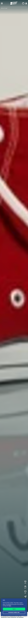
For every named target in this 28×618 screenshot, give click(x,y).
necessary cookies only (14, 612)
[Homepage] (14, 3)
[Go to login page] (26, 3)
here (10, 605)
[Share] (25, 596)
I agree (14, 609)
